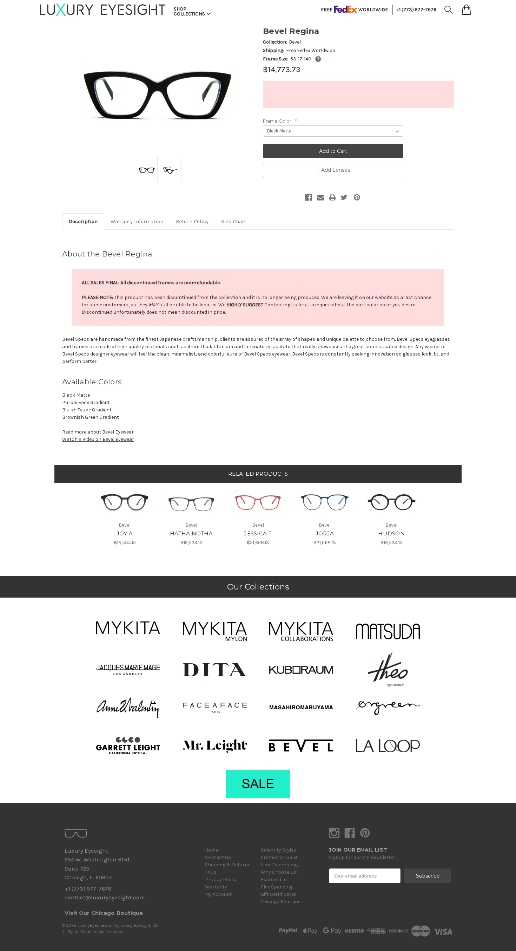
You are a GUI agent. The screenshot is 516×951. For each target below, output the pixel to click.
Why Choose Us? (280, 872)
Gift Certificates (279, 894)
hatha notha (191, 533)
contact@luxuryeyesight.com (105, 897)
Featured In (274, 879)
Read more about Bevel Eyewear (98, 432)
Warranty (216, 887)
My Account (218, 894)
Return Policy (192, 221)
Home (211, 850)
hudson (391, 533)
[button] (128, 627)
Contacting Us (280, 305)
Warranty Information (137, 221)
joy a (125, 533)
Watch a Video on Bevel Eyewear (98, 439)
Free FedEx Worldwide (310, 50)
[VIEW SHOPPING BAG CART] (466, 9)
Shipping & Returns (228, 865)
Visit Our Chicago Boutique (104, 913)
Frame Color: (280, 121)
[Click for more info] (316, 59)
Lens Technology (280, 865)
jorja (325, 533)
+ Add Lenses (333, 170)
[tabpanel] (124, 514)
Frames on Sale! (279, 857)
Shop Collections (190, 11)
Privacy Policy (221, 879)
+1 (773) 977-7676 (416, 10)
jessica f (258, 533)
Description (83, 221)
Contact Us (218, 857)
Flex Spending (276, 887)
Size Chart (233, 221)
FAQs (211, 872)
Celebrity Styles (278, 850)
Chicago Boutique (280, 902)
